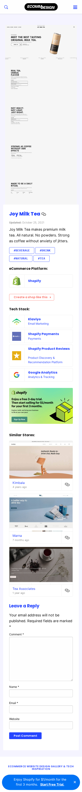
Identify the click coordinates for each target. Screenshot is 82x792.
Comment (16, 634)
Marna (17, 536)
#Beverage (22, 250)
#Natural (21, 258)
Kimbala (19, 483)
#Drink (45, 250)
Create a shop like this (31, 297)
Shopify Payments (43, 334)
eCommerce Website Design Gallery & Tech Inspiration (41, 768)
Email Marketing (38, 323)
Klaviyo (34, 319)
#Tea (41, 258)
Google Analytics (42, 372)
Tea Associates (24, 589)
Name (14, 686)
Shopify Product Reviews (49, 348)
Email (13, 703)
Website (14, 719)
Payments (34, 338)
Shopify (34, 281)
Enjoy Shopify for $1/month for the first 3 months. (40, 782)
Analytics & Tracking (41, 377)
